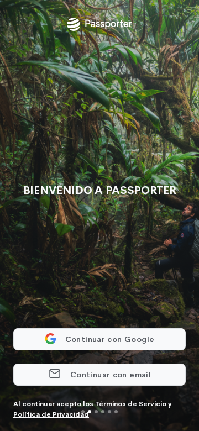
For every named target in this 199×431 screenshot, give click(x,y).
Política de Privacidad (51, 414)
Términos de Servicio (130, 404)
